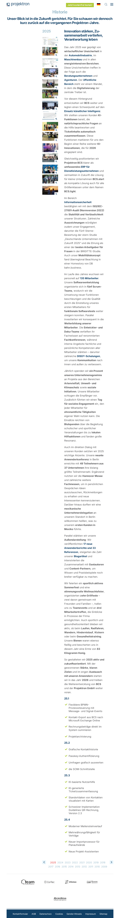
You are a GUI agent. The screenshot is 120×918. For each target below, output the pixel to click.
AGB (34, 914)
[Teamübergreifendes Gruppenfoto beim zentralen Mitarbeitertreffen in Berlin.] (50, 158)
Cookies (59, 914)
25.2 (67, 742)
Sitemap (103, 914)
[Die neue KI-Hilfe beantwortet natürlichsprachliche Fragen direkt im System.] (50, 42)
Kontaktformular (20, 914)
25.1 (66, 698)
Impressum (90, 914)
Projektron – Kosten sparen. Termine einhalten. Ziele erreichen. (18, 4)
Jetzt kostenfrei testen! (79, 5)
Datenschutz (46, 914)
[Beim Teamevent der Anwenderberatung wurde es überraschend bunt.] (50, 148)
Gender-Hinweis (74, 914)
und (80, 548)
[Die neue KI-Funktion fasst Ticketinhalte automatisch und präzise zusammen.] (50, 63)
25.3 (67, 775)
